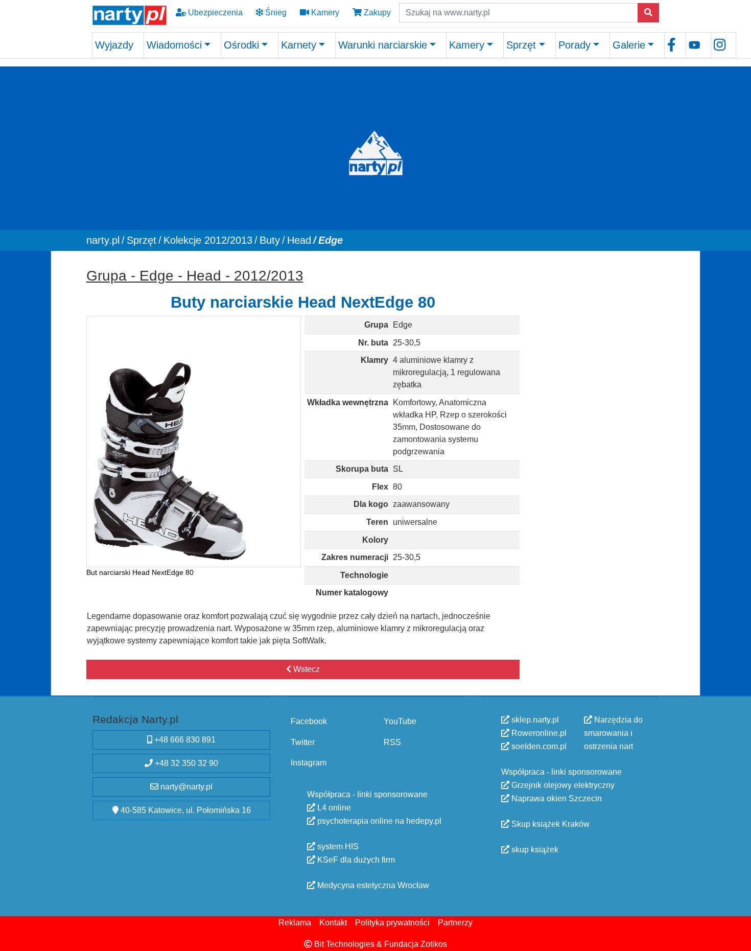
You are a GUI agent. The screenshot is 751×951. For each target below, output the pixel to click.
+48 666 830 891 (184, 739)
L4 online (333, 807)
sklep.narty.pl (534, 719)
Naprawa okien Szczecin (555, 798)
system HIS (337, 846)
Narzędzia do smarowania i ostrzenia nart (613, 733)
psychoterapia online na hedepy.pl (378, 820)
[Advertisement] (594, 416)
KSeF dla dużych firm (355, 859)
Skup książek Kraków (549, 824)
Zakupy (376, 12)
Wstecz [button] (305, 669)
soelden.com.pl (538, 746)
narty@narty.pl (185, 786)
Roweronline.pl (538, 733)
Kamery (324, 12)
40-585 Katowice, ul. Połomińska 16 (185, 810)
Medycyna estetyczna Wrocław (372, 884)
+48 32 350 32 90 (185, 763)
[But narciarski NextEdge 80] (193, 441)
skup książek (533, 849)
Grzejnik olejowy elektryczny (562, 785)
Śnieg (275, 12)
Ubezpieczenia (214, 12)
